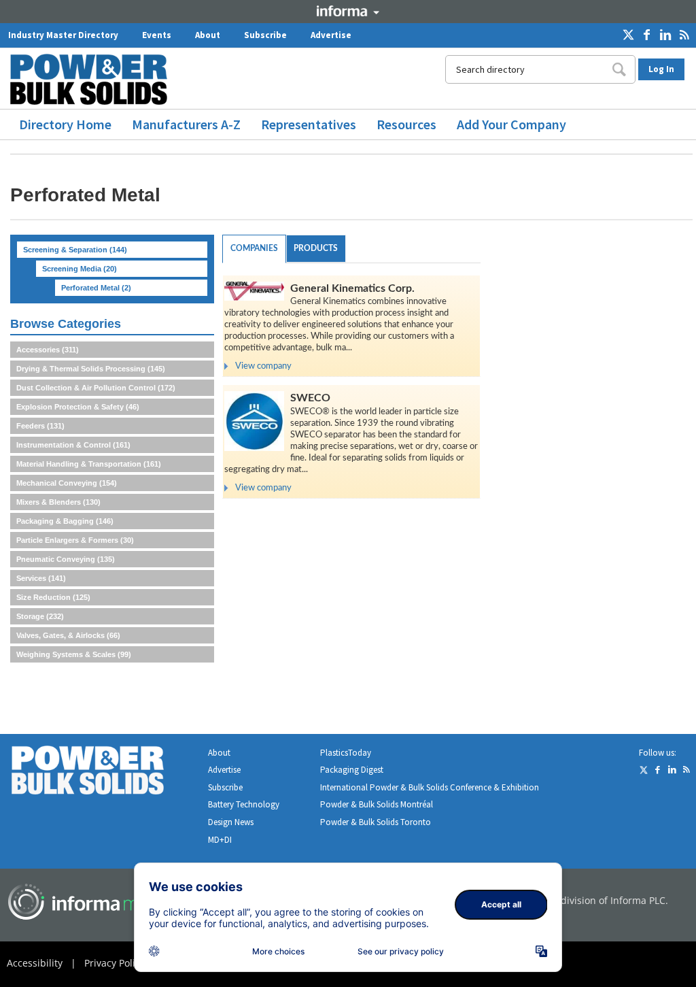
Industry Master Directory (63, 35)
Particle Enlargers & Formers (75, 540)
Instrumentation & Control (73, 445)
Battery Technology (243, 804)
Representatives (308, 124)
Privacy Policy (114, 962)
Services (41, 578)
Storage (40, 616)
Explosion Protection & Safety (77, 407)
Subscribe (265, 35)
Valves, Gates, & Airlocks (68, 635)
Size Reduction (53, 597)
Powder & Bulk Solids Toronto (375, 822)
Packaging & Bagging (65, 521)
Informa (348, 10)
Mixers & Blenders (58, 502)
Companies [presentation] (254, 248)
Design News (231, 822)
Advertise (331, 35)
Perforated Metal (96, 288)
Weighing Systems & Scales (73, 654)
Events (156, 35)
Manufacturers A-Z (186, 124)
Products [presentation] (316, 248)
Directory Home (65, 124)
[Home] (93, 79)
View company (263, 366)
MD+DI (220, 840)
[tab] (254, 249)
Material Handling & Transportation (88, 464)
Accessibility (35, 962)
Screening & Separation (75, 250)
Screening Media (79, 269)
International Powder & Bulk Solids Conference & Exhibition (429, 787)
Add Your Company (511, 124)
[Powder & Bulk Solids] (104, 773)
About (207, 35)
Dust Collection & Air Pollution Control (95, 388)
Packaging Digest (351, 769)
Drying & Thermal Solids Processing (90, 369)
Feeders (40, 426)
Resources (406, 124)
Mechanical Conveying (66, 483)
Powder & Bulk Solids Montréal (376, 804)
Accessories (47, 350)
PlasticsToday (345, 752)
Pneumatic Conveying (65, 559)
